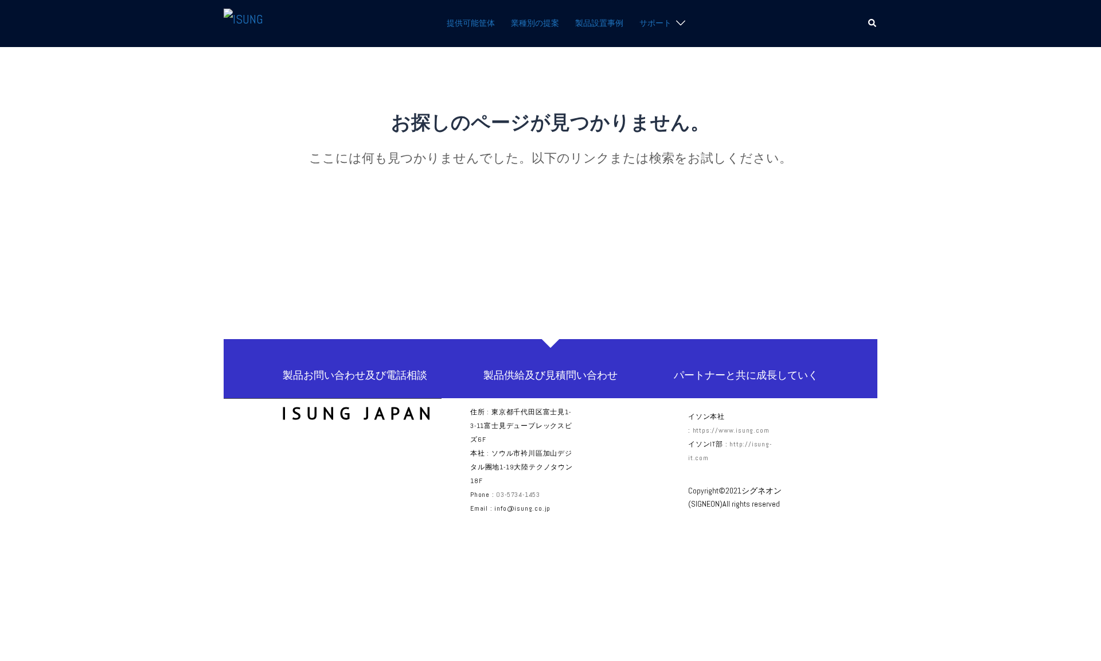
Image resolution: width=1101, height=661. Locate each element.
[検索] (872, 23)
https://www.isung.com (731, 430)
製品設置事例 (599, 23)
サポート (655, 23)
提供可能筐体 (471, 23)
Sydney (414, 639)
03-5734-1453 (518, 494)
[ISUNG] (243, 22)
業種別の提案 (535, 23)
